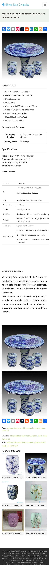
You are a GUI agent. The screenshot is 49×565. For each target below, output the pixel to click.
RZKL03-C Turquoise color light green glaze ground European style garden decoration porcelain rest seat (36, 505)
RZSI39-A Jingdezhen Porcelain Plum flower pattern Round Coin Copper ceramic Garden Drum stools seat (12, 477)
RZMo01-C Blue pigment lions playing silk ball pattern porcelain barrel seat (12, 505)
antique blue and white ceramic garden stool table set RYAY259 (36, 477)
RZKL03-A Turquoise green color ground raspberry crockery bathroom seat (36, 533)
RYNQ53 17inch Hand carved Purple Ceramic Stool (12, 533)
